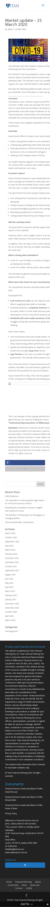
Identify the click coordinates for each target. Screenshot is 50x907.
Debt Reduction (12, 496)
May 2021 (9, 583)
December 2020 (12, 603)
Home (9, 882)
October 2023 (11, 537)
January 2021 (10, 599)
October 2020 (11, 612)
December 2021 (12, 558)
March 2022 (10, 549)
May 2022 (9, 545)
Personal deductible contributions (19, 522)
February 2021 (11, 595)
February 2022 (11, 554)
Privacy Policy (11, 813)
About (38, 882)
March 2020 (10, 620)
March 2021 (10, 591)
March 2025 (10, 533)
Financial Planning (23, 882)
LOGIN (29, 888)
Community (13, 885)
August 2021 (10, 574)
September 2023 (12, 541)
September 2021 (12, 570)
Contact (19, 888)
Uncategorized (11, 631)
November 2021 (12, 562)
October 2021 (11, 566)
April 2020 (9, 616)
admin (10, 29)
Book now (34, 885)
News (24, 885)
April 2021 (9, 587)
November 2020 (12, 608)
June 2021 (9, 578)
